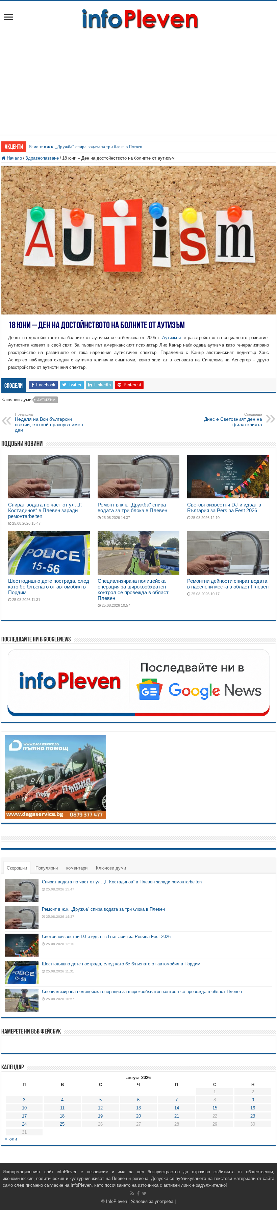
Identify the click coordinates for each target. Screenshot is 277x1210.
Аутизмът (172, 337)
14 (176, 1107)
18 (62, 1116)
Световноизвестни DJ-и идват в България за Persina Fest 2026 (224, 507)
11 (62, 1107)
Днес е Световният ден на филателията (233, 419)
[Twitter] (144, 1193)
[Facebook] (138, 1193)
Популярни (46, 868)
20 (138, 1116)
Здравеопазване (42, 158)
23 (252, 1116)
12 (100, 1107)
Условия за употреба (152, 1201)
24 (24, 1124)
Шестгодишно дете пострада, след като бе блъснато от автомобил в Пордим (48, 586)
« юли (11, 1139)
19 (100, 1116)
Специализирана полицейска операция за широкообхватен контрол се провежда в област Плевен (133, 589)
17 (24, 1116)
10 (24, 1107)
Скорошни (17, 868)
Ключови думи (111, 868)
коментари (76, 868)
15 (214, 1107)
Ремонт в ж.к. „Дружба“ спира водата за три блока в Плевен (85, 146)
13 (138, 1107)
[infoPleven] (138, 17)
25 (62, 1124)
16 (252, 1107)
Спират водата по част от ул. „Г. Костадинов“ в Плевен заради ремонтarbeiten (45, 510)
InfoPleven (116, 1201)
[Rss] (132, 1193)
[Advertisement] (138, 87)
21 (176, 1116)
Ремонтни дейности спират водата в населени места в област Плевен (228, 583)
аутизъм (46, 400)
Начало (13, 158)
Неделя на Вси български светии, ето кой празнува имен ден (49, 422)
